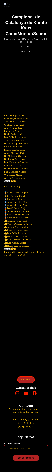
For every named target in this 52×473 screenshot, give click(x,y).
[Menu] (46, 6)
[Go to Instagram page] (17, 393)
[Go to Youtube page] (26, 393)
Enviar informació (26, 458)
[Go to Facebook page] (35, 393)
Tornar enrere (26, 379)
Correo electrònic (12, 443)
